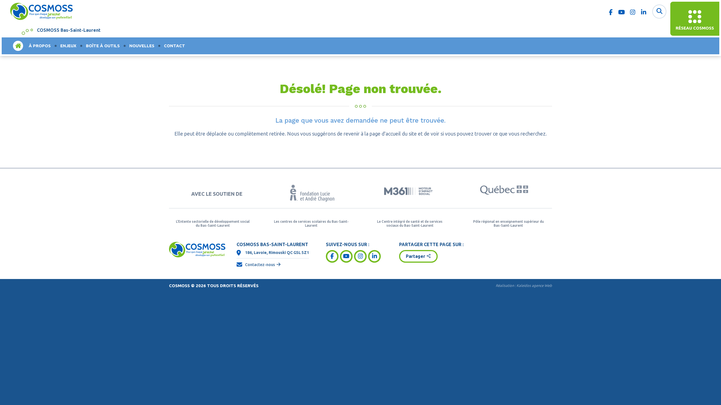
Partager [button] (415, 256)
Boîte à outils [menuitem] (103, 45)
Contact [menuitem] (174, 45)
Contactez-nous (260, 264)
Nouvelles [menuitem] (141, 45)
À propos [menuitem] (40, 45)
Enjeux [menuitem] (68, 45)
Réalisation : (524, 285)
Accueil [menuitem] (18, 45)
